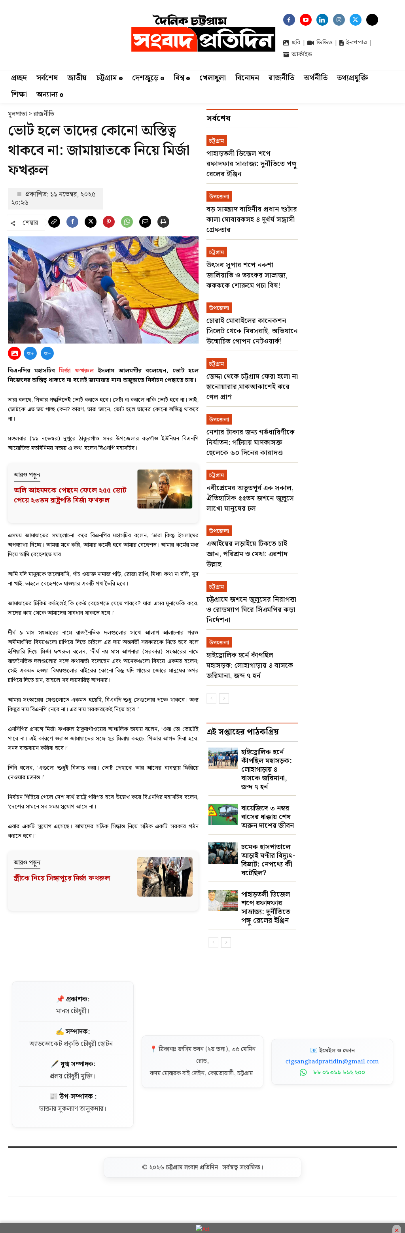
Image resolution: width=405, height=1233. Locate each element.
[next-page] (224, 698)
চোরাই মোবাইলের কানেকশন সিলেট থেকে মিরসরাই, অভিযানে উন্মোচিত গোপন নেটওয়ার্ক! (252, 331)
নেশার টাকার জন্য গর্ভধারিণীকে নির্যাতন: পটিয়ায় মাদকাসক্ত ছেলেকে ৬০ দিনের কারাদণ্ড (250, 443)
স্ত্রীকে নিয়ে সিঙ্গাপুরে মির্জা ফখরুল (62, 878)
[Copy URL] (54, 224)
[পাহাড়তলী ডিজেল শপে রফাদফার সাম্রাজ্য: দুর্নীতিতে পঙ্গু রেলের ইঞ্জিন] (223, 900)
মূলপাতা (17, 114)
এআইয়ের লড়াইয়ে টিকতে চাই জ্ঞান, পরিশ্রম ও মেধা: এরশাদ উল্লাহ (247, 554)
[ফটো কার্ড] (14, 353)
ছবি (296, 43)
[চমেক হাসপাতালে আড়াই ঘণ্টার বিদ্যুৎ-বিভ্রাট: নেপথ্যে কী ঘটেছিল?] (223, 853)
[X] (90, 224)
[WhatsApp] (127, 224)
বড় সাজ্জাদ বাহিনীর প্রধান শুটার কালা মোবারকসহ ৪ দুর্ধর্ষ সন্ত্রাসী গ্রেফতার (251, 220)
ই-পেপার (356, 43)
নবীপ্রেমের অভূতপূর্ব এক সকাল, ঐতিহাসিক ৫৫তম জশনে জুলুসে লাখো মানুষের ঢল (250, 498)
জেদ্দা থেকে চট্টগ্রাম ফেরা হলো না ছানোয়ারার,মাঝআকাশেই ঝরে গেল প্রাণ (252, 387)
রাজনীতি (44, 114)
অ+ (30, 353)
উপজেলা (219, 197)
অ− (47, 353)
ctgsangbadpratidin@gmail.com (332, 1061)
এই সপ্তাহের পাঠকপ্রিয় (242, 732)
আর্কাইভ (301, 55)
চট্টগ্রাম (216, 141)
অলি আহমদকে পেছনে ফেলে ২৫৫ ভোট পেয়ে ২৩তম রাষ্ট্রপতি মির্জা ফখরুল (70, 495)
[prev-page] (211, 698)
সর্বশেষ (218, 118)
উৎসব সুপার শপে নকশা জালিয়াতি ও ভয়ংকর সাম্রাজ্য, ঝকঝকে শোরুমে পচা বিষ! (247, 275)
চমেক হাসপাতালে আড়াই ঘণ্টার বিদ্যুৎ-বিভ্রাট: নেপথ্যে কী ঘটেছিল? (268, 860)
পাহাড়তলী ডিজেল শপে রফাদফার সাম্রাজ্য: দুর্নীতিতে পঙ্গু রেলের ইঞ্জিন (251, 164)
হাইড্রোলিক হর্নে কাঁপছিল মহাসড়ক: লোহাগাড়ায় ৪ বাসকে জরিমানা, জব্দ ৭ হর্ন (249, 666)
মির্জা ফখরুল (76, 371)
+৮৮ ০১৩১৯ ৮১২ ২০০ (337, 1072)
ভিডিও (324, 43)
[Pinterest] (109, 224)
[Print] (163, 224)
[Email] (145, 224)
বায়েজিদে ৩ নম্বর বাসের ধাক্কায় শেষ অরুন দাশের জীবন (267, 816)
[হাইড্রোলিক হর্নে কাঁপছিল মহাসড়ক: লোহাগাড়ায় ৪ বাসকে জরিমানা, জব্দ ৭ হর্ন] (223, 758)
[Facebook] (72, 224)
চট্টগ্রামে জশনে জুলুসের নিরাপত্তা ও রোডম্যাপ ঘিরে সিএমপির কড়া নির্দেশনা (251, 610)
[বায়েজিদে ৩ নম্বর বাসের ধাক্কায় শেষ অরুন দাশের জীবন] (223, 814)
